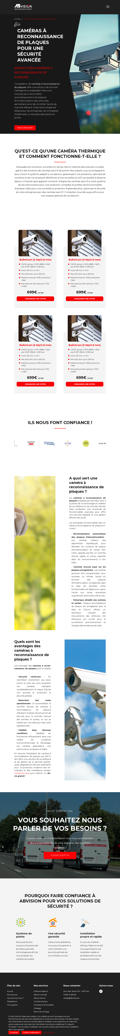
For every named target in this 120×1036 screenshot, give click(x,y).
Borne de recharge (41, 1012)
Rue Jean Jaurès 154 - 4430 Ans (76, 991)
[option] (19, 443)
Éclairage (37, 1008)
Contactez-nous (21, 773)
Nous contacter (25, 128)
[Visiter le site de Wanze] (19, 443)
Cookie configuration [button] (31, 1032)
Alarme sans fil (40, 998)
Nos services (12, 995)
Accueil (17, 19)
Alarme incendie (40, 995)
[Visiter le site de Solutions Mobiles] (37, 443)
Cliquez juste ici (60, 857)
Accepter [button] (14, 1032)
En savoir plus (48, 1032)
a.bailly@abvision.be (71, 998)
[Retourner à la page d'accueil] (23, 7)
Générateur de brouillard (43, 1005)
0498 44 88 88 (69, 995)
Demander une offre (35, 299)
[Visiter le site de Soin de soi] (92, 443)
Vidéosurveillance (41, 991)
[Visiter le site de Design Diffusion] (56, 443)
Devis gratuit (12, 1005)
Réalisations (12, 1001)
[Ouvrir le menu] (107, 7)
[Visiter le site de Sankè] (74, 443)
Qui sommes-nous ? (15, 998)
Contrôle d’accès (40, 1001)
